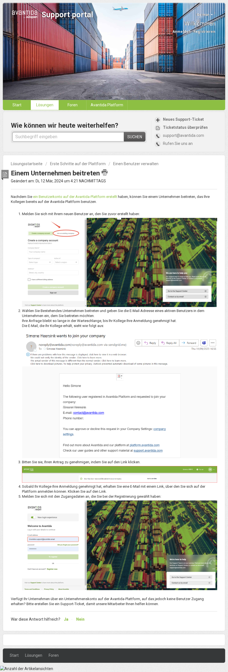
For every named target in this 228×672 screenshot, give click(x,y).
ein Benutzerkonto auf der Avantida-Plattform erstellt (75, 197)
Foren (73, 105)
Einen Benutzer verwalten (135, 164)
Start (17, 105)
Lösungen (44, 105)
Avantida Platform (107, 105)
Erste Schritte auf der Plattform (78, 164)
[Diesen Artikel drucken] (104, 172)
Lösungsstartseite (27, 164)
